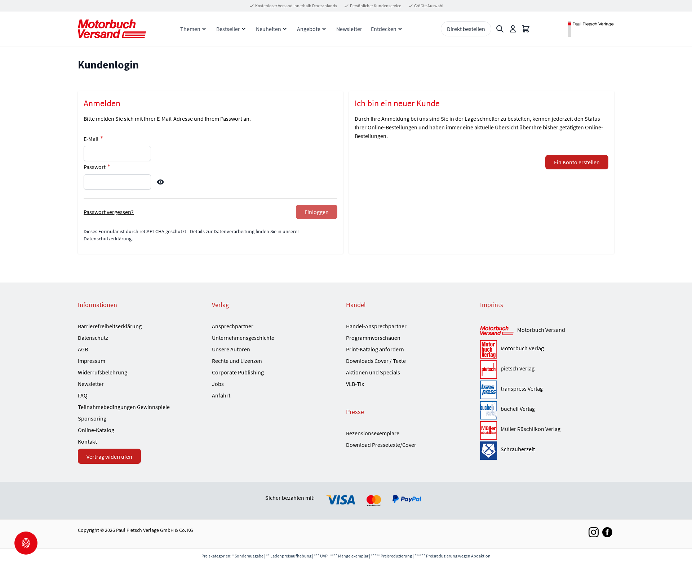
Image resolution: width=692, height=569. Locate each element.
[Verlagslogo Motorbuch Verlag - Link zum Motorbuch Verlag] (488, 349)
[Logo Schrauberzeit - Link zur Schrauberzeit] (488, 450)
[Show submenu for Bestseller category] (243, 28)
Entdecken (383, 28)
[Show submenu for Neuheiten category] (284, 28)
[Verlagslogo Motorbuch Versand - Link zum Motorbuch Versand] (497, 331)
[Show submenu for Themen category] (204, 28)
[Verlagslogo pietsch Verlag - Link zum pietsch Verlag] (488, 369)
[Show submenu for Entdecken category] (400, 28)
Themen (190, 28)
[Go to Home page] (112, 28)
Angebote (308, 28)
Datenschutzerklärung (108, 238)
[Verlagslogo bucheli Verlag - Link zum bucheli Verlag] (488, 410)
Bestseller (228, 28)
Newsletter (349, 28)
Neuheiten (268, 28)
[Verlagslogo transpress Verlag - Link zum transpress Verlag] (488, 390)
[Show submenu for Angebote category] (324, 28)
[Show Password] (160, 182)
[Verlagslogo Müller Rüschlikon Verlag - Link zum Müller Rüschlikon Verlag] (488, 430)
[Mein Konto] (513, 29)
